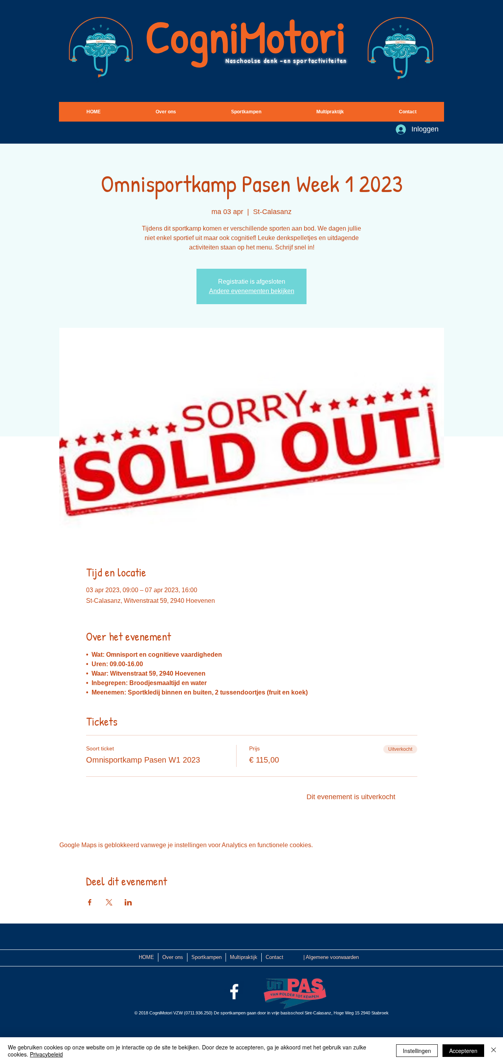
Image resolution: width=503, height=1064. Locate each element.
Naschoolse (245, 60)
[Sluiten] (493, 1051)
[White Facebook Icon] (234, 991)
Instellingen (417, 1051)
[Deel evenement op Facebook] (90, 902)
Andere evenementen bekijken (251, 291)
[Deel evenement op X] (109, 902)
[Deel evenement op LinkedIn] (128, 902)
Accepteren (463, 1051)
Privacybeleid (46, 1054)
